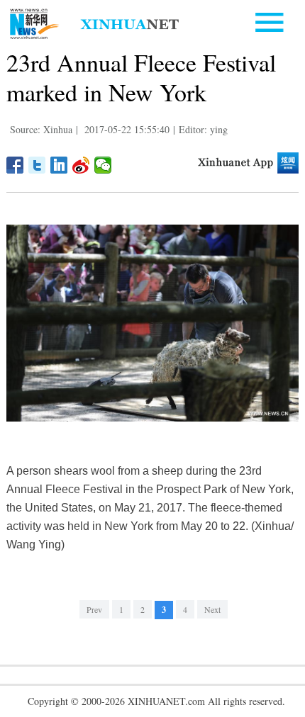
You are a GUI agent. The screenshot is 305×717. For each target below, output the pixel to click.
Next (212, 609)
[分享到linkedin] (59, 165)
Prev (94, 609)
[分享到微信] (103, 165)
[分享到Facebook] (15, 165)
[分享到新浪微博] (81, 165)
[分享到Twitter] (37, 165)
